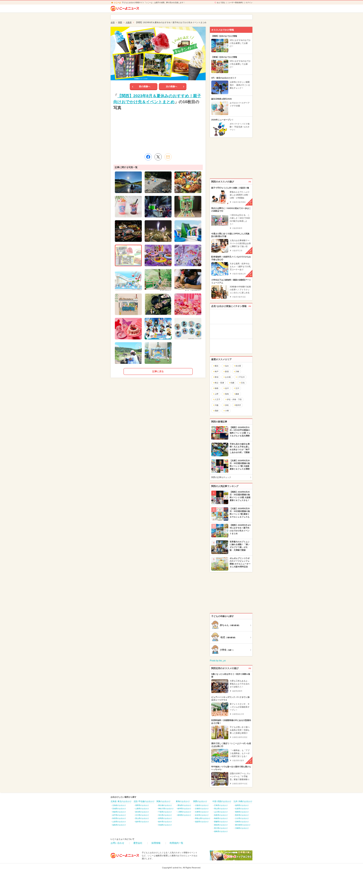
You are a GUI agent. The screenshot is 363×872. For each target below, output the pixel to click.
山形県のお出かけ (119, 822)
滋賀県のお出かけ (202, 822)
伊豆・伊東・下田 (234, 399)
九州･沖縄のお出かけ (242, 801)
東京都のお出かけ (165, 805)
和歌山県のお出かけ (202, 818)
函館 (216, 411)
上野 (216, 394)
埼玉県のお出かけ (165, 815)
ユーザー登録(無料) (235, 3)
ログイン (249, 3)
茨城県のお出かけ (165, 825)
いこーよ (117, 3)
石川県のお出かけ (142, 815)
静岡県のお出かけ (184, 815)
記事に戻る (158, 371)
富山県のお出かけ (142, 818)
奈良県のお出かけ (202, 815)
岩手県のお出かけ (119, 815)
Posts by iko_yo (218, 660)
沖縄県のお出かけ (242, 828)
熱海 (227, 394)
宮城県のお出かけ (119, 809)
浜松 (227, 405)
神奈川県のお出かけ (166, 809)
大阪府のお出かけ (202, 805)
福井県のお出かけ (142, 822)
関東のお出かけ (163, 801)
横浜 (216, 366)
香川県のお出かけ (221, 828)
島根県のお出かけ (221, 818)
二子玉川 (241, 377)
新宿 (227, 371)
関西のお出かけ (200, 801)
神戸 (216, 371)
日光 (243, 383)
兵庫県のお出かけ (202, 812)
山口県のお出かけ (221, 812)
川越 (216, 405)
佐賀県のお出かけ (242, 809)
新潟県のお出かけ (142, 812)
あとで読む (221, 3)
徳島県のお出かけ (221, 831)
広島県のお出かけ (221, 805)
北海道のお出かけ (119, 805)
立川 (237, 388)
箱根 (216, 388)
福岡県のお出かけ (242, 805)
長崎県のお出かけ (242, 812)
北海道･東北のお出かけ (121, 801)
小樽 (227, 411)
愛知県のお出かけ (184, 805)
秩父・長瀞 (219, 383)
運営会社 (137, 843)
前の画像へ (144, 86)
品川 (227, 388)
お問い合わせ (117, 843)
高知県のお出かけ (221, 825)
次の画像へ (171, 86)
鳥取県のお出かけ (221, 815)
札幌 (232, 383)
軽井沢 (238, 405)
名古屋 (238, 366)
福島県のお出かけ (119, 825)
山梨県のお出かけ (142, 809)
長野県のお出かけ (142, 805)
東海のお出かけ (183, 801)
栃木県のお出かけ (165, 822)
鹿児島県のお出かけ (242, 825)
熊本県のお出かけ (242, 815)
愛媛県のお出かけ (221, 822)
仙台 (227, 366)
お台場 (228, 377)
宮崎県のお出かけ (242, 822)
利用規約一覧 (176, 843)
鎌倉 (237, 394)
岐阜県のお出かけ (184, 809)
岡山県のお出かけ (221, 809)
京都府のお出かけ (202, 809)
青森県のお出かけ (119, 812)
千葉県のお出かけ (165, 812)
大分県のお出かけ (242, 818)
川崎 (237, 371)
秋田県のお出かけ (119, 818)
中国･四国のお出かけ (221, 801)
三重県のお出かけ (184, 812)
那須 (216, 377)
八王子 (217, 399)
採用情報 (156, 843)
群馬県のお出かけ (165, 818)
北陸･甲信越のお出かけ (144, 801)
